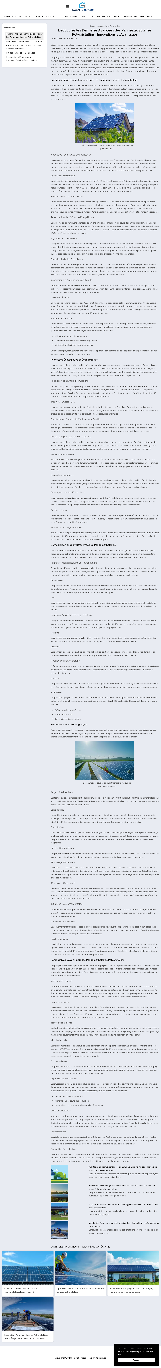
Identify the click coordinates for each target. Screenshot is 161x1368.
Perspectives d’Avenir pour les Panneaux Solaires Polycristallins (21, 59)
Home (91, 26)
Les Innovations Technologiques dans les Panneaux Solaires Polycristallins (24, 35)
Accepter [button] (136, 1360)
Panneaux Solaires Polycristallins (107, 26)
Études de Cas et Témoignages (20, 52)
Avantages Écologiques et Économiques (24, 41)
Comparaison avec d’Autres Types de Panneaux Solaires (23, 47)
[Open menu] (67, 6)
